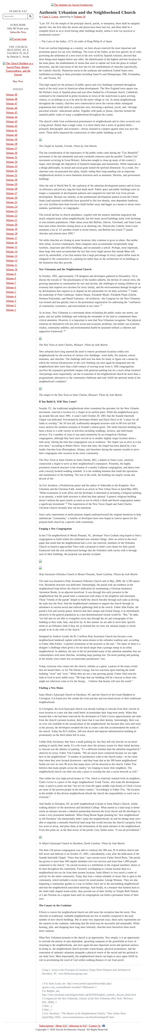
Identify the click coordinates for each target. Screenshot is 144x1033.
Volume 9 (11, 274)
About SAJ (61, 1025)
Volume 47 (11, 103)
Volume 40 (11, 135)
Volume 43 (11, 121)
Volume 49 (11, 94)
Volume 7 (11, 283)
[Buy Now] (18, 68)
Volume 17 (11, 238)
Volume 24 (11, 206)
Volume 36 (11, 153)
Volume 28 (11, 188)
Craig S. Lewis (50, 16)
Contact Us (94, 1025)
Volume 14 (11, 251)
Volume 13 (11, 256)
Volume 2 (11, 305)
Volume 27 (11, 193)
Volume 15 (11, 247)
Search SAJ (18, 11)
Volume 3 (11, 301)
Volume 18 (79, 16)
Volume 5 (11, 292)
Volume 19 (11, 229)
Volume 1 (11, 310)
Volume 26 (11, 197)
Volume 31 (11, 175)
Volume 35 (11, 157)
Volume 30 (11, 179)
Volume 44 (11, 117)
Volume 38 (11, 144)
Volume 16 (11, 242)
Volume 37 (11, 148)
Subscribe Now (18, 32)
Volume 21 (11, 220)
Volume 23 (11, 211)
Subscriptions (46, 1025)
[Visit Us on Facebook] (104, 1025)
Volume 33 (11, 166)
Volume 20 (11, 224)
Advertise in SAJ (78, 1025)
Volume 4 (11, 296)
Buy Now (18, 81)
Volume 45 (11, 112)
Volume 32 (11, 170)
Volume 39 (11, 139)
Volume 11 (11, 265)
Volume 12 (11, 260)
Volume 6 (11, 287)
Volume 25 (11, 202)
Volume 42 (11, 126)
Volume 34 (11, 162)
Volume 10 (11, 269)
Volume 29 (11, 184)
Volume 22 (11, 215)
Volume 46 (11, 108)
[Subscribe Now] (18, 39)
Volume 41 (11, 130)
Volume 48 (11, 99)
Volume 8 (11, 278)
